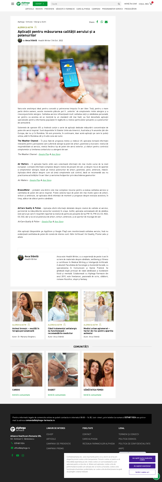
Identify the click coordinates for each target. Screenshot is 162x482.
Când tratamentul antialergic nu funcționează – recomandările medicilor (62, 331)
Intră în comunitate (21, 395)
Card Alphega (83, 9)
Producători (131, 9)
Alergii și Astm (40, 22)
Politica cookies (127, 439)
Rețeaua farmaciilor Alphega (99, 443)
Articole (29, 9)
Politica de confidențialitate (134, 443)
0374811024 (19, 443)
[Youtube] (17, 455)
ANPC (121, 448)
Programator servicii (112, 9)
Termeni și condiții (129, 434)
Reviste (39, 9)
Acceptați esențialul (142, 466)
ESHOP (39, 4)
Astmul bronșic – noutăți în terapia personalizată (25, 329)
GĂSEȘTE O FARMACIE (65, 9)
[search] (119, 4)
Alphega (21, 22)
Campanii (96, 9)
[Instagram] (23, 455)
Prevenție (49, 9)
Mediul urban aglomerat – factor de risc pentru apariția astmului (98, 331)
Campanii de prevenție (58, 443)
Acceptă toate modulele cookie (142, 459)
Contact (87, 434)
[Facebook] (12, 455)
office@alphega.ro (22, 448)
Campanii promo (55, 448)
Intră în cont (130, 4)
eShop (49, 434)
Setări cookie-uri (142, 472)
